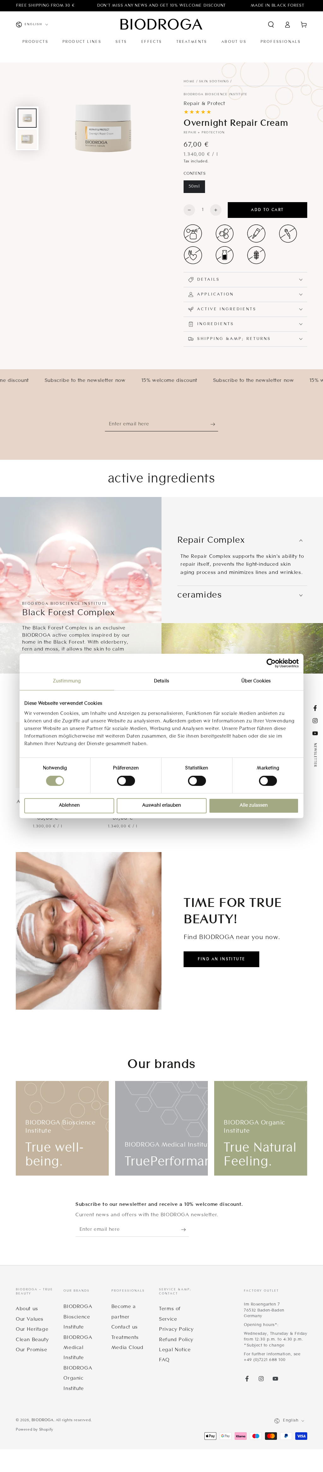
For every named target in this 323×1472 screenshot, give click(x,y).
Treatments (125, 1337)
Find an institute (221, 959)
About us (27, 1309)
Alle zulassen (254, 805)
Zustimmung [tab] (67, 681)
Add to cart (267, 210)
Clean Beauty (32, 1340)
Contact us (124, 1327)
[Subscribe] (214, 424)
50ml (194, 186)
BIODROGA (43, 1420)
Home (189, 81)
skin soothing (214, 81)
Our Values (30, 1319)
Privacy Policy (176, 1329)
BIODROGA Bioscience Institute (216, 94)
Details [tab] (161, 681)
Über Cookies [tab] (256, 681)
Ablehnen (69, 805)
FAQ (164, 1360)
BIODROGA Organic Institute (77, 1378)
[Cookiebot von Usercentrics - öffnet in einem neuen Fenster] (271, 663)
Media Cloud (127, 1348)
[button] (271, 25)
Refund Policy (176, 1340)
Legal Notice (175, 1350)
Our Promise (31, 1350)
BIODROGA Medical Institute (77, 1347)
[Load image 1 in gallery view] (27, 118)
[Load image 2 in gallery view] (27, 139)
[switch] (126, 781)
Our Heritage (32, 1329)
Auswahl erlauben (161, 805)
